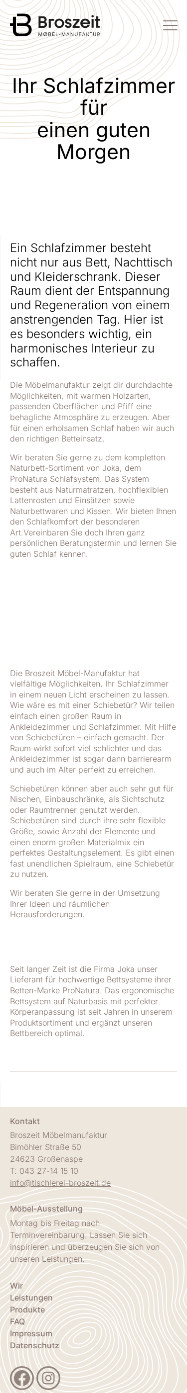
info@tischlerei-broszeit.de (60, 1183)
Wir (16, 1286)
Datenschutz (34, 1345)
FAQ (17, 1321)
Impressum (31, 1333)
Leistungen (31, 1298)
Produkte (27, 1309)
